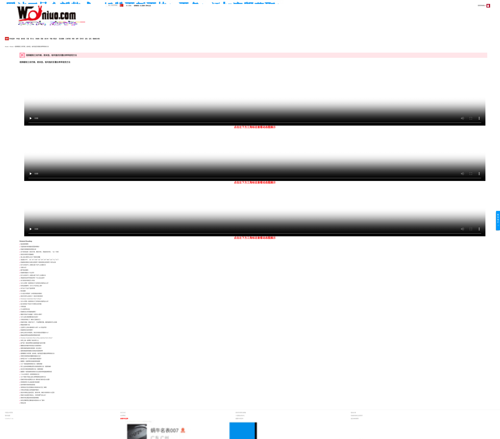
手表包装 (23, 306)
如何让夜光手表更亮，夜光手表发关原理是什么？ (35, 332)
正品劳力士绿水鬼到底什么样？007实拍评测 (33, 327)
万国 (27, 38)
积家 (73, 38)
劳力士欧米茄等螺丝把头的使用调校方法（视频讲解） (36, 366)
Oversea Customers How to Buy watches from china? (36, 338)
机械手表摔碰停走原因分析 (28, 249)
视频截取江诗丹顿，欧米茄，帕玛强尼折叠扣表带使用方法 (37, 353)
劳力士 (32, 38)
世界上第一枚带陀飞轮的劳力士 (30, 340)
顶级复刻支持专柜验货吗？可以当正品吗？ (33, 278)
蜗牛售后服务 (24, 270)
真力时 (46, 38)
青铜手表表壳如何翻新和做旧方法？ (31, 356)
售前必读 (353, 412)
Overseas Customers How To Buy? (31, 298)
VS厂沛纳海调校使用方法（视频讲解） (32, 364)
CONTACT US (9, 418)
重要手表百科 (239, 418)
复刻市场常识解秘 (241, 412)
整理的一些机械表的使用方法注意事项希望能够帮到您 (36, 371)
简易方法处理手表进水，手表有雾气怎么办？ (34, 395)
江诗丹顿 (68, 38)
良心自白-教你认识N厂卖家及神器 (30, 257)
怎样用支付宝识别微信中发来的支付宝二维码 (34, 387)
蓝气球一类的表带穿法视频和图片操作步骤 (33, 343)
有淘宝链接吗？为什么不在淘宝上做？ (32, 285)
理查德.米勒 (96, 38)
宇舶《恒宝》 (54, 38)
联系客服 (7, 415)
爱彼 (42, 38)
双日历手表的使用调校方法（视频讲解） (32, 369)
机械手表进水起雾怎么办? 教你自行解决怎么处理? (35, 379)
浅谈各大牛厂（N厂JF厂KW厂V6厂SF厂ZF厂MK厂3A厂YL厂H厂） (40, 259)
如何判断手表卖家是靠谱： (28, 384)
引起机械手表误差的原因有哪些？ (30, 246)
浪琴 (77, 38)
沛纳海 (37, 38)
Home (6, 46)
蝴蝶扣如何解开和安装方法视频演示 (31, 345)
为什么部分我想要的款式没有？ (30, 317)
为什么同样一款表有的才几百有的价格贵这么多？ (35, 283)
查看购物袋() (482, 5)
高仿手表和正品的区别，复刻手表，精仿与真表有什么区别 (37, 392)
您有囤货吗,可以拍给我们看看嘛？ (30, 382)
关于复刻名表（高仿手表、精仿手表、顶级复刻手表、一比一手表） (40, 252)
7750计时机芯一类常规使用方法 (30, 374)
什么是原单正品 (25, 309)
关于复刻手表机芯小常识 (28, 280)
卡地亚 (18, 38)
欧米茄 (23, 38)
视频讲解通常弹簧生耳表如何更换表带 (32, 351)
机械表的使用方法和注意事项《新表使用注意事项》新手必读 (38, 262)
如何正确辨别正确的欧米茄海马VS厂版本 (33, 400)
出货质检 (123, 415)
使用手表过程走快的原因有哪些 (30, 397)
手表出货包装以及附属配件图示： (30, 390)
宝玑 (90, 38)
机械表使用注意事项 (356, 415)
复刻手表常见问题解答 (27, 254)
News (11, 46)
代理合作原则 (9, 412)
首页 (7, 38)
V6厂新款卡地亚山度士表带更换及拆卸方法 (33, 377)
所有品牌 (12, 38)
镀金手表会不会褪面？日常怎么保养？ (32, 314)
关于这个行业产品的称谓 (28, 288)
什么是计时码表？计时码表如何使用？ (32, 293)
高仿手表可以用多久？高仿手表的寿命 (32, 296)
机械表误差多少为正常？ (28, 272)
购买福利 (23, 291)
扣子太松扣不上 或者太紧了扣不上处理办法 (33, 265)
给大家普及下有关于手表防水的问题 (31, 304)
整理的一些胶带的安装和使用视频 (30, 361)
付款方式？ (24, 267)
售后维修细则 (24, 244)
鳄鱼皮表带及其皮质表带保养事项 (30, 335)
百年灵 (82, 38)
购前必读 (23, 403)
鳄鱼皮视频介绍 (25, 325)
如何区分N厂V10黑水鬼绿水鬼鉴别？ (31, 358)
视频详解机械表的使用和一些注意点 (31, 348)
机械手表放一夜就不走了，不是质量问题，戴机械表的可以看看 (39, 322)
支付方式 (123, 412)
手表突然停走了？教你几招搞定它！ (31, 319)
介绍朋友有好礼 (240, 415)
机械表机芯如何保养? (27, 330)
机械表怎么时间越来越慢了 (28, 312)
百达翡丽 (61, 38)
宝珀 (86, 38)
